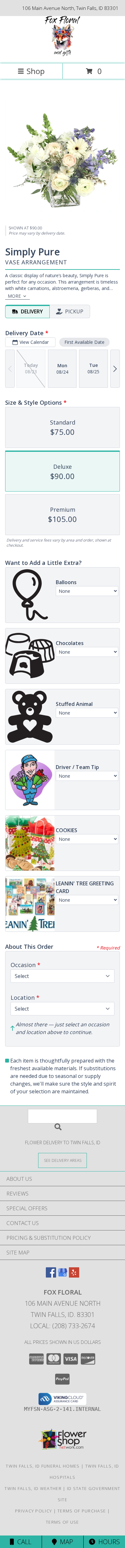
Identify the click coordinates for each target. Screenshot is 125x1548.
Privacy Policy (33, 1511)
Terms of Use (62, 1522)
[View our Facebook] (51, 1275)
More (14, 296)
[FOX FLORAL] (62, 54)
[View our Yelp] (74, 1275)
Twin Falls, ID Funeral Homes (42, 1466)
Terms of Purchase (81, 1511)
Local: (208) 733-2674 (62, 1325)
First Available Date (84, 342)
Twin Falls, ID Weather (33, 1488)
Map (65, 1541)
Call (22, 1541)
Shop (36, 71)
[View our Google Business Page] (62, 1275)
